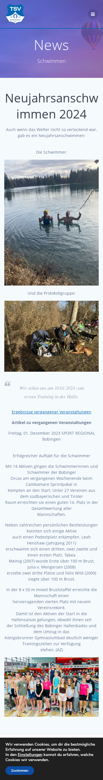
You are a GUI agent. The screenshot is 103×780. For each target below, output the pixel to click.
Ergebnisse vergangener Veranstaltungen (51, 412)
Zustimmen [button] (19, 770)
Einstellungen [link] (30, 754)
